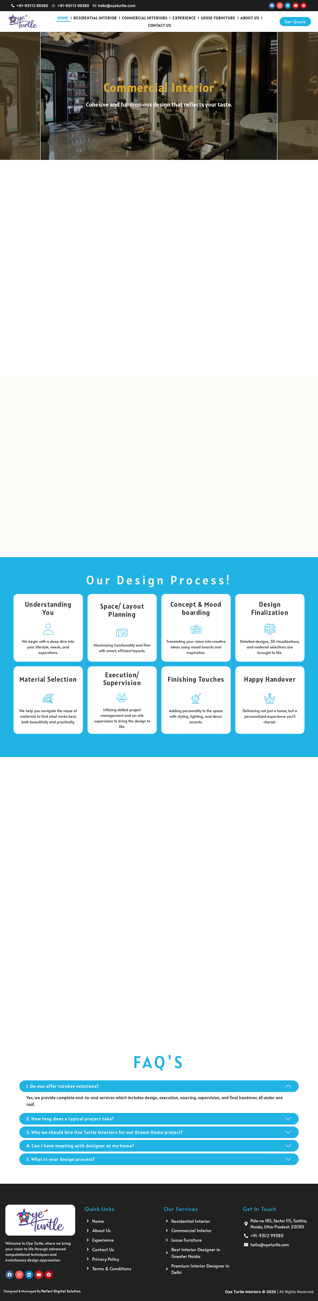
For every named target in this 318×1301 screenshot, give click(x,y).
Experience (184, 17)
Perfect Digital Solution (61, 1291)
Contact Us (159, 25)
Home (63, 17)
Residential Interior (95, 17)
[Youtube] (295, 5)
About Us (249, 17)
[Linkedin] (287, 5)
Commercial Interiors (144, 17)
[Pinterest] (303, 5)
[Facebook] (272, 5)
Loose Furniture (218, 17)
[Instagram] (280, 5)
